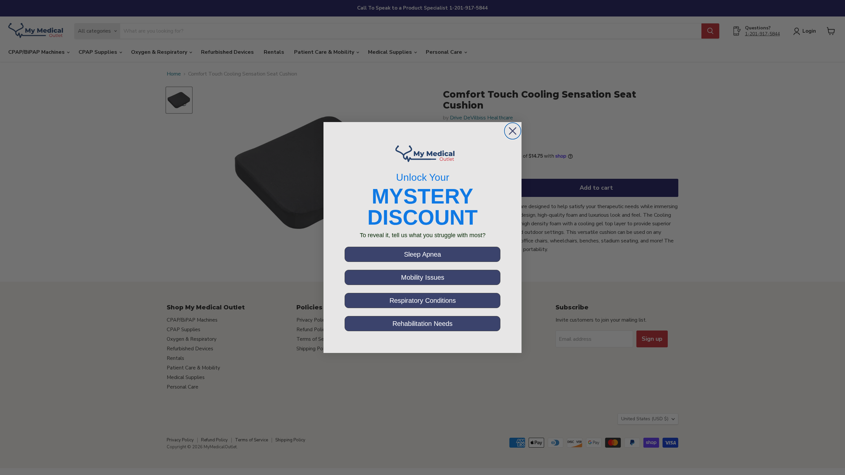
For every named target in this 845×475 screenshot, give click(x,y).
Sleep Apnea (422, 254)
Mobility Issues (422, 277)
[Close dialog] (512, 131)
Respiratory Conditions (422, 300)
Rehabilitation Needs (422, 323)
